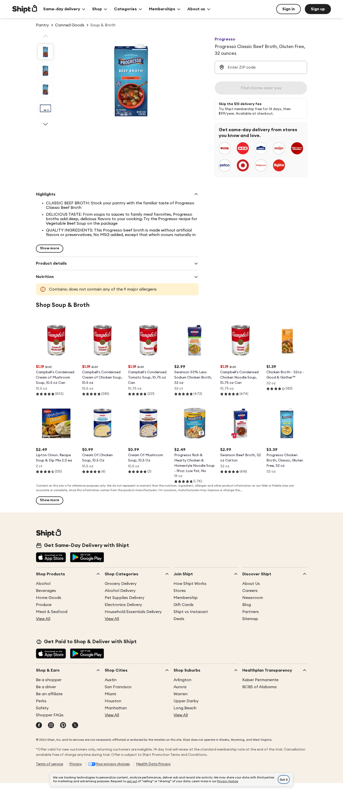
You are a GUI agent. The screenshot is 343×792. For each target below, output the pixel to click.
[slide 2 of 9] (45, 70)
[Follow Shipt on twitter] (75, 725)
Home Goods (48, 598)
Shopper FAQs (50, 715)
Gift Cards (184, 605)
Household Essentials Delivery (133, 612)
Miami (110, 694)
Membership (186, 598)
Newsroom (252, 598)
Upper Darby (186, 701)
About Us (251, 584)
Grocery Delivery (121, 584)
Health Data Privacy (153, 764)
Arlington (182, 680)
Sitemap (250, 619)
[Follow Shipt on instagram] (51, 725)
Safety (42, 708)
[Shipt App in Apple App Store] (51, 557)
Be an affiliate (49, 694)
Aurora (180, 687)
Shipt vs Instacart (191, 612)
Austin (111, 680)
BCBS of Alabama (259, 687)
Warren (181, 694)
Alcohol (43, 584)
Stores (180, 591)
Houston (113, 701)
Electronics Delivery (123, 605)
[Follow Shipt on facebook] (39, 725)
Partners (250, 612)
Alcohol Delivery (120, 591)
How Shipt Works (190, 584)
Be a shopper (49, 680)
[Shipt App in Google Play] (87, 557)
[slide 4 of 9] (45, 108)
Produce (43, 605)
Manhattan (116, 708)
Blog (246, 605)
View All (43, 619)
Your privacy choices (113, 764)
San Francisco (118, 687)
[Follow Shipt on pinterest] (63, 725)
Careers (250, 591)
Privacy (75, 764)
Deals (179, 619)
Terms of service (49, 764)
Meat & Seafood (51, 612)
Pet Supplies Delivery (124, 598)
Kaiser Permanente (260, 680)
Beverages (46, 591)
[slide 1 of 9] (45, 51)
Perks (41, 701)
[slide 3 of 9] (45, 89)
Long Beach (185, 708)
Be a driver (46, 687)
